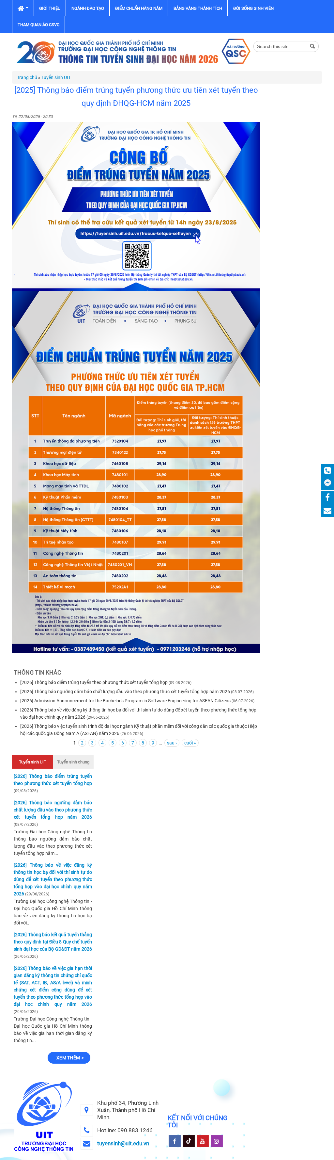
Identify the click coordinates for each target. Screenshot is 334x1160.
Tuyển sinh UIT (56, 77)
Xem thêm (68, 1057)
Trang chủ (27, 77)
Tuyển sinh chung (73, 762)
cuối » (190, 742)
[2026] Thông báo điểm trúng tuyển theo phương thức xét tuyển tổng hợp (94, 682)
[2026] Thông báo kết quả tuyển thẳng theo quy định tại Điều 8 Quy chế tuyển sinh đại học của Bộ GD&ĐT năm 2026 (53, 942)
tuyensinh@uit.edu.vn (123, 1143)
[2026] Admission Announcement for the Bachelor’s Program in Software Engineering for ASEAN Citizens (125, 700)
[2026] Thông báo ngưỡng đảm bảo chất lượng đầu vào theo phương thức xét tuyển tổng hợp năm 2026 (125, 691)
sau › (172, 742)
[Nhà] (132, 51)
